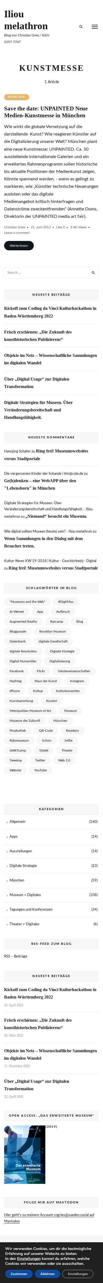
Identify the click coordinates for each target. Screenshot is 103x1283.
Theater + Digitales (25, 924)
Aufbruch (63, 611)
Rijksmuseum (19, 740)
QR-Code (46, 730)
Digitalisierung (59, 661)
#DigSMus (65, 601)
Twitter (40, 760)
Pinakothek (18, 730)
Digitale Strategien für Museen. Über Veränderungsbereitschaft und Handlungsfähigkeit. (38, 410)
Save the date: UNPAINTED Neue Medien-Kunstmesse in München (46, 112)
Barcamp (56, 621)
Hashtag (15, 681)
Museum (70, 710)
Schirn (46, 740)
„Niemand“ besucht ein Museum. (56, 516)
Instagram (77, 681)
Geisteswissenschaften (74, 671)
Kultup (38, 691)
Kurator (51, 700)
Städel (43, 750)
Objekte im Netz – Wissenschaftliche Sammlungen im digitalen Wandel (50, 359)
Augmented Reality (23, 621)
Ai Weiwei (17, 611)
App (40, 611)
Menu (95, 27)
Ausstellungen (21, 851)
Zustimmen (19, 1274)
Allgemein (17, 822)
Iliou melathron (26, 20)
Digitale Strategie (62, 651)
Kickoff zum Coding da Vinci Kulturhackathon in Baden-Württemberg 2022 (50, 312)
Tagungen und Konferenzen (31, 910)
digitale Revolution (23, 651)
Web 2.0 (64, 760)
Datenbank (18, 641)
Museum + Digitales (25, 895)
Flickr (41, 671)
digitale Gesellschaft (53, 641)
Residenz (72, 730)
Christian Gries (14, 227)
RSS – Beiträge (15, 956)
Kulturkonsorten (68, 691)
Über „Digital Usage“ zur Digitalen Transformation (36, 383)
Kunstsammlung (21, 700)
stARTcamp (18, 750)
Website (15, 770)
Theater (67, 750)
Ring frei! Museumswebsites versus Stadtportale (53, 568)
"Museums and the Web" (27, 601)
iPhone (15, 691)
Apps (14, 837)
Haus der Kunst (46, 681)
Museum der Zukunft (25, 720)
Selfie (69, 740)
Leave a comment (16, 232)
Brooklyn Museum (52, 631)
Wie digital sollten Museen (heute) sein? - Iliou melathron (48, 531)
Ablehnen (47, 1274)
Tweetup (16, 760)
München (16, 97)
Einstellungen (29, 1258)
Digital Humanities (23, 661)
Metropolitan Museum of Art (30, 710)
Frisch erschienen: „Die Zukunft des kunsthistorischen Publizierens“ (38, 336)
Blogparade (18, 631)
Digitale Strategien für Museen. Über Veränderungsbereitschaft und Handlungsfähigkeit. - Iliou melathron (48, 510)
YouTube (40, 770)
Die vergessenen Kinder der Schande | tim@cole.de (43, 474)
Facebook (17, 671)
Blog (79, 621)
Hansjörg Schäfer (17, 451)
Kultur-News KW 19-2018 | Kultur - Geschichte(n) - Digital (50, 561)
